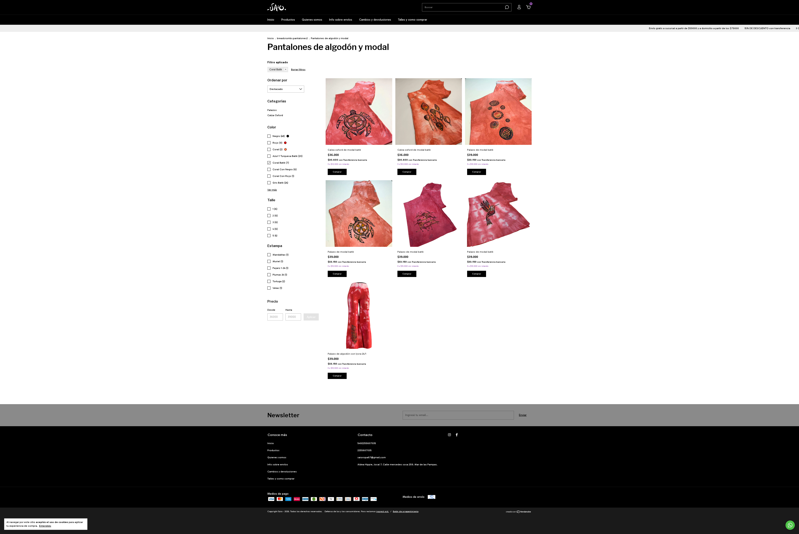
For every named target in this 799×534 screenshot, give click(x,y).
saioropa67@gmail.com (371, 457)
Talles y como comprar (412, 19)
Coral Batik (275, 69)
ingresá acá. (382, 511)
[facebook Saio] (456, 434)
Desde (271, 309)
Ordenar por (277, 80)
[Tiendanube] (519, 512)
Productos (288, 19)
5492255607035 (366, 443)
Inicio (270, 19)
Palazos (272, 110)
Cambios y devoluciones (375, 19)
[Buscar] (506, 7)
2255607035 (364, 450)
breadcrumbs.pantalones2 (292, 38)
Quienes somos (312, 19)
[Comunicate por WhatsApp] (790, 525)
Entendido (45, 525)
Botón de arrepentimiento (405, 511)
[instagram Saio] (449, 434)
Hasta (288, 309)
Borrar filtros (298, 69)
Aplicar (311, 317)
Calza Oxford (275, 115)
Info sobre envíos (340, 19)
